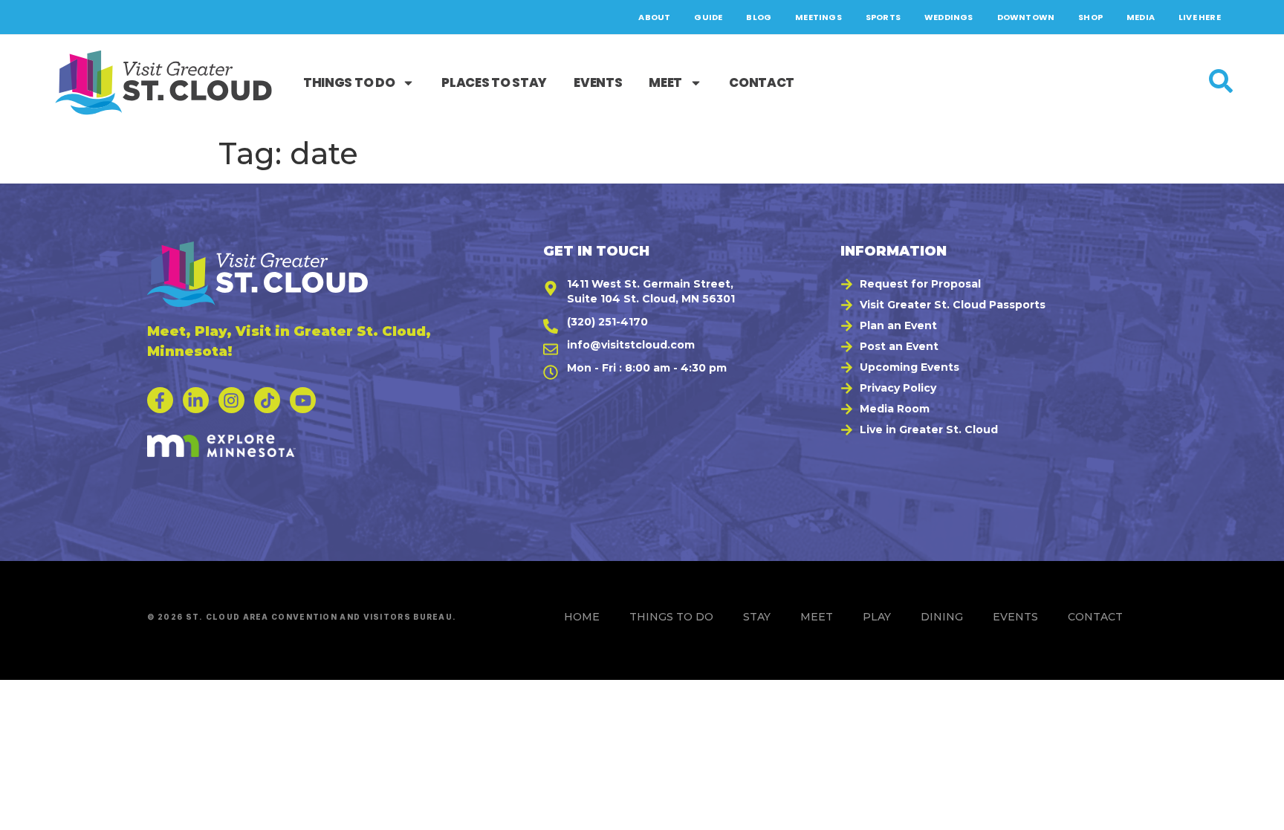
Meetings (818, 17)
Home (582, 616)
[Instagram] (231, 400)
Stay (757, 616)
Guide (708, 17)
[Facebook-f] (160, 400)
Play (877, 616)
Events (598, 82)
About (654, 17)
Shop (1090, 17)
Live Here (1199, 17)
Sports (883, 17)
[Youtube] (303, 400)
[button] (1255, 811)
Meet (665, 82)
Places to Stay (494, 82)
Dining (942, 616)
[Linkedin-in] (196, 400)
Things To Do (349, 82)
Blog (758, 17)
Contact (761, 82)
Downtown (1026, 17)
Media (1140, 17)
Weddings (948, 17)
